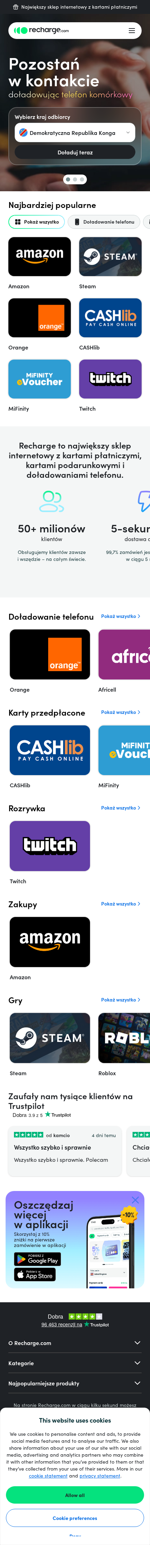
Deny (75, 1535)
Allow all (75, 1494)
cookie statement (48, 1475)
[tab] (36, 222)
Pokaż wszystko (118, 616)
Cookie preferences (75, 1517)
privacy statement (100, 1475)
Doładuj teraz (75, 152)
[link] (37, 1259)
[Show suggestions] (128, 132)
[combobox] (75, 132)
